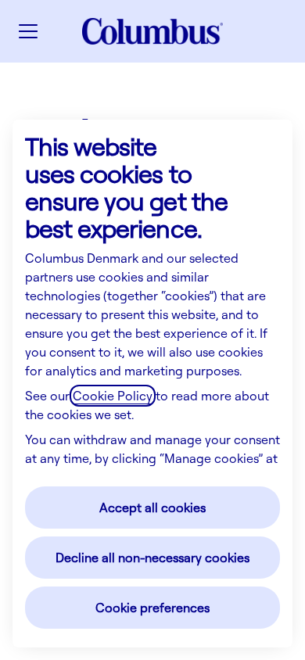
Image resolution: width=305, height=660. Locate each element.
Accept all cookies (152, 507)
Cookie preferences (152, 607)
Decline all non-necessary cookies (152, 557)
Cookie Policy (112, 396)
